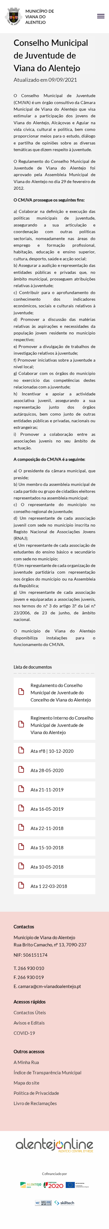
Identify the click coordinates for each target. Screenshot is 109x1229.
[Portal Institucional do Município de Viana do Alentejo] (29, 17)
